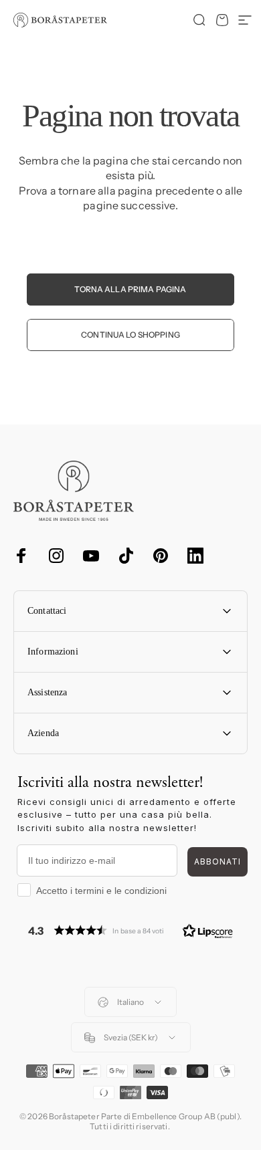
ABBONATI (217, 861)
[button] (130, 930)
